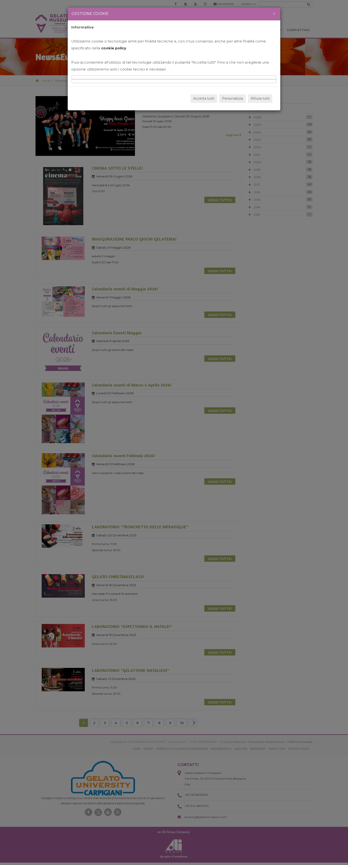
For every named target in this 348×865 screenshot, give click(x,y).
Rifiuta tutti (260, 98)
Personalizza (232, 98)
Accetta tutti (203, 98)
